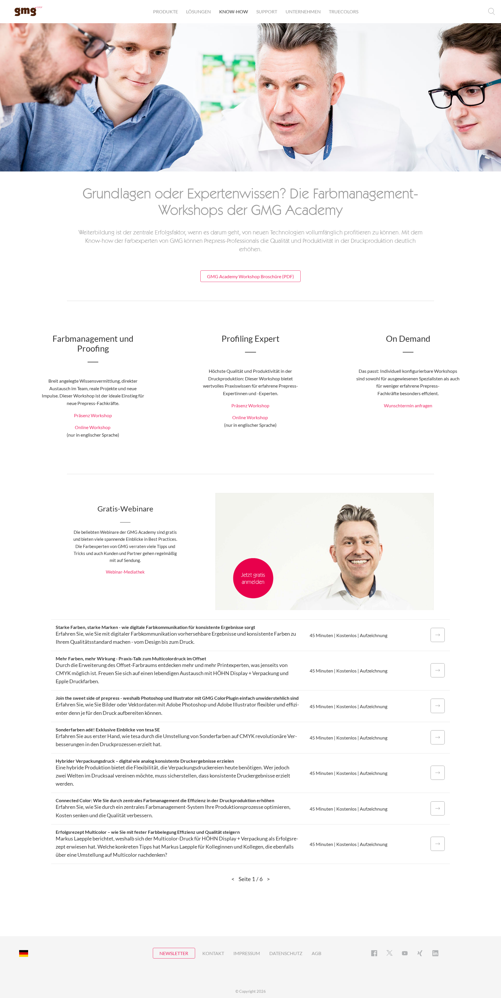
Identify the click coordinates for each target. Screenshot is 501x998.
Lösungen (198, 11)
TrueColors (343, 11)
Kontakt (213, 953)
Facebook (374, 953)
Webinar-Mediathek (125, 571)
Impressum (246, 953)
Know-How (233, 11)
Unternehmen (303, 11)
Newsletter (173, 953)
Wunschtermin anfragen (408, 405)
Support (266, 11)
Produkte (165, 11)
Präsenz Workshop (93, 415)
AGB (316, 953)
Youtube (405, 953)
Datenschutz (285, 953)
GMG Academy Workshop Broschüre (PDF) (250, 276)
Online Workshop (92, 427)
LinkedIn (435, 953)
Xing (420, 953)
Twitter (389, 953)
